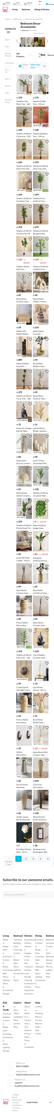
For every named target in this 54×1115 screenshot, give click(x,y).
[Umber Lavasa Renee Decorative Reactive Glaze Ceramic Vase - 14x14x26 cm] (24, 810)
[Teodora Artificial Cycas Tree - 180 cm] (24, 389)
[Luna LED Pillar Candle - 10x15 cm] (24, 550)
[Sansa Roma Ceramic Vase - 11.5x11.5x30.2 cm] (40, 615)
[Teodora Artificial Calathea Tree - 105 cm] (40, 256)
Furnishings (8, 970)
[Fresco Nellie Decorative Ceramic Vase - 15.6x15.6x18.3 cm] (24, 615)
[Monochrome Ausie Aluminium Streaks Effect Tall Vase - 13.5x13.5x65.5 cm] (40, 810)
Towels (49, 963)
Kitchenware (29, 940)
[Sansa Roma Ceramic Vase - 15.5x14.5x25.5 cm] (40, 389)
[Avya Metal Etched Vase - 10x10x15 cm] (40, 712)
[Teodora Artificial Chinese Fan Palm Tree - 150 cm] (24, 223)
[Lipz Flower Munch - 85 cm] (40, 680)
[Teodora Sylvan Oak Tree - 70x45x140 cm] (24, 256)
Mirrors (49, 966)
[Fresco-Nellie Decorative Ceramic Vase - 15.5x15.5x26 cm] (24, 712)
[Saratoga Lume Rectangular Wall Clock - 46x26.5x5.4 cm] (40, 842)
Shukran (27, 1030)
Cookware (28, 966)
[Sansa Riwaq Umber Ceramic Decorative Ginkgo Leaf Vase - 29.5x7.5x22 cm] (24, 486)
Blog (15, 1027)
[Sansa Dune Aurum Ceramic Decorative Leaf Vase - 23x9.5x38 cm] (24, 453)
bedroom (25, 30)
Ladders (49, 970)
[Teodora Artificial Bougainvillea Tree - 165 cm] (40, 223)
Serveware (28, 993)
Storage (6, 993)
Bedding (17, 943)
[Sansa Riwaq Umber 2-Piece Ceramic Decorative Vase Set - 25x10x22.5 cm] (40, 291)
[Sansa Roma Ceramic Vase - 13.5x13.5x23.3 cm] (24, 583)
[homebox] (6, 9)
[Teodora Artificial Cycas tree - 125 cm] (24, 126)
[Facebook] (49, 1074)
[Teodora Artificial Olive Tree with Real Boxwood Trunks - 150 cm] (24, 159)
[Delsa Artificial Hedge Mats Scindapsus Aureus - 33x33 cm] (40, 518)
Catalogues (18, 1017)
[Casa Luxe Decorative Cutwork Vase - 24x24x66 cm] (40, 777)
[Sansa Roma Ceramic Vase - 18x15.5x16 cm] (24, 291)
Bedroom (18, 19)
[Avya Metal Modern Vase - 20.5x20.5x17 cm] (40, 356)
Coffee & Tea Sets (27, 959)
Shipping (39, 1013)
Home (7, 19)
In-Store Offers (16, 1009)
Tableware (39, 966)
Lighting (6, 980)
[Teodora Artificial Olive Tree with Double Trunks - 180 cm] (40, 159)
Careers (27, 1020)
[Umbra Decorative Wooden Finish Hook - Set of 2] (24, 745)
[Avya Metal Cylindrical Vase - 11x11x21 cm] (40, 583)
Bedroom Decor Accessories (30, 25)
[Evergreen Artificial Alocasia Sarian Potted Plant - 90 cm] (40, 550)
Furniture (18, 940)
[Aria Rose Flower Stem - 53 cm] (24, 842)
